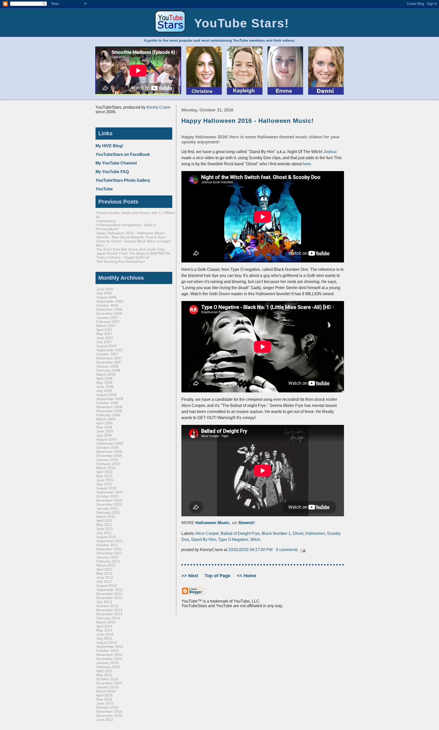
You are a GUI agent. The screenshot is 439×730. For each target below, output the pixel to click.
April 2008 (104, 378)
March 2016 (106, 691)
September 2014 (109, 646)
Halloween (315, 533)
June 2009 (104, 431)
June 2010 (104, 480)
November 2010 (109, 500)
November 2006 (109, 309)
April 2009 (104, 423)
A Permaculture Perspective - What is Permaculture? (126, 227)
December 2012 (109, 598)
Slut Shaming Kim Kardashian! (120, 261)
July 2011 (104, 533)
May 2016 (104, 699)
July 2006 (104, 293)
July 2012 (104, 581)
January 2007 (107, 318)
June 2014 (104, 634)
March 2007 (106, 326)
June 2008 (104, 387)
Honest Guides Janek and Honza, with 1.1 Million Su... (135, 215)
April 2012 (104, 569)
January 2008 (107, 366)
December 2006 (109, 313)
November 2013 (109, 610)
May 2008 (104, 382)
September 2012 (109, 590)
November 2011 (109, 549)
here (307, 164)
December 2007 (109, 362)
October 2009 (107, 447)
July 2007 (104, 342)
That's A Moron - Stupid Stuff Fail (122, 257)
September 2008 (109, 399)
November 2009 (109, 452)
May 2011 (104, 525)
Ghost (298, 533)
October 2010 (107, 496)
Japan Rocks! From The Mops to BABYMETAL (133, 253)
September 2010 (109, 492)
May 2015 (104, 675)
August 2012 (106, 586)
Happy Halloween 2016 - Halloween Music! (247, 120)
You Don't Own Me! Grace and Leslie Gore (130, 249)
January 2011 (107, 508)
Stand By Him (203, 539)
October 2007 (107, 354)
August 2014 (106, 642)
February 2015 (108, 667)
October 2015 (107, 679)
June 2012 (104, 577)
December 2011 (109, 553)
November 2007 (109, 358)
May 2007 (104, 334)
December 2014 (109, 659)
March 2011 (105, 517)
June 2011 (104, 529)
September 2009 (109, 443)
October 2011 (107, 545)
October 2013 (107, 606)
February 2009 (108, 415)
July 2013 (104, 602)
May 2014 (104, 630)
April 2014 (104, 626)
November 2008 (109, 407)
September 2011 (109, 541)
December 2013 (109, 614)
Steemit (246, 522)
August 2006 (106, 297)
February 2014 (108, 618)
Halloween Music (212, 522)
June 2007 (104, 338)
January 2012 (107, 557)
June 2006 (104, 289)
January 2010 (107, 460)
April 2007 (104, 330)
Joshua (330, 152)
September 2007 (109, 350)
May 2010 (104, 476)
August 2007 (106, 346)
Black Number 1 (276, 533)
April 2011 (104, 521)
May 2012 (104, 573)
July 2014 (104, 638)
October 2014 (107, 651)
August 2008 (106, 395)
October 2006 (107, 305)
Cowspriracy (106, 221)
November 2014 (109, 655)
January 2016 (107, 687)
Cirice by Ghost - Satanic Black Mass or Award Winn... (133, 243)
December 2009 (109, 456)
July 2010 (104, 484)
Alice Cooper (207, 533)
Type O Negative (233, 539)
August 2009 (106, 439)
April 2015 (104, 671)
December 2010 (109, 504)
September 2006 (109, 301)
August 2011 (106, 537)
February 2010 (108, 464)
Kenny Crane (158, 107)
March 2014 (106, 622)
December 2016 (109, 716)
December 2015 (109, 683)
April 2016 (104, 695)
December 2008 (109, 411)
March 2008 (106, 374)
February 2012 (108, 561)
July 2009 (104, 435)
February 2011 (108, 512)
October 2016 (107, 707)
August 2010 (106, 488)
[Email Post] (302, 550)
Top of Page (218, 575)
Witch (255, 539)
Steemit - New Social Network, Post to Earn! (131, 237)
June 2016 (104, 703)
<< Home (246, 575)
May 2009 (104, 427)
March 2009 (106, 419)
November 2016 (109, 711)
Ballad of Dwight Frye (240, 533)
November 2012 (109, 594)
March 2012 (106, 565)
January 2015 (107, 663)
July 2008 (104, 391)
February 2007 (108, 322)
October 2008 (107, 403)
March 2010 (106, 468)
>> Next (190, 575)
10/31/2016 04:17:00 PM (250, 550)
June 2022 (104, 720)
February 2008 (108, 370)
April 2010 (104, 472)
